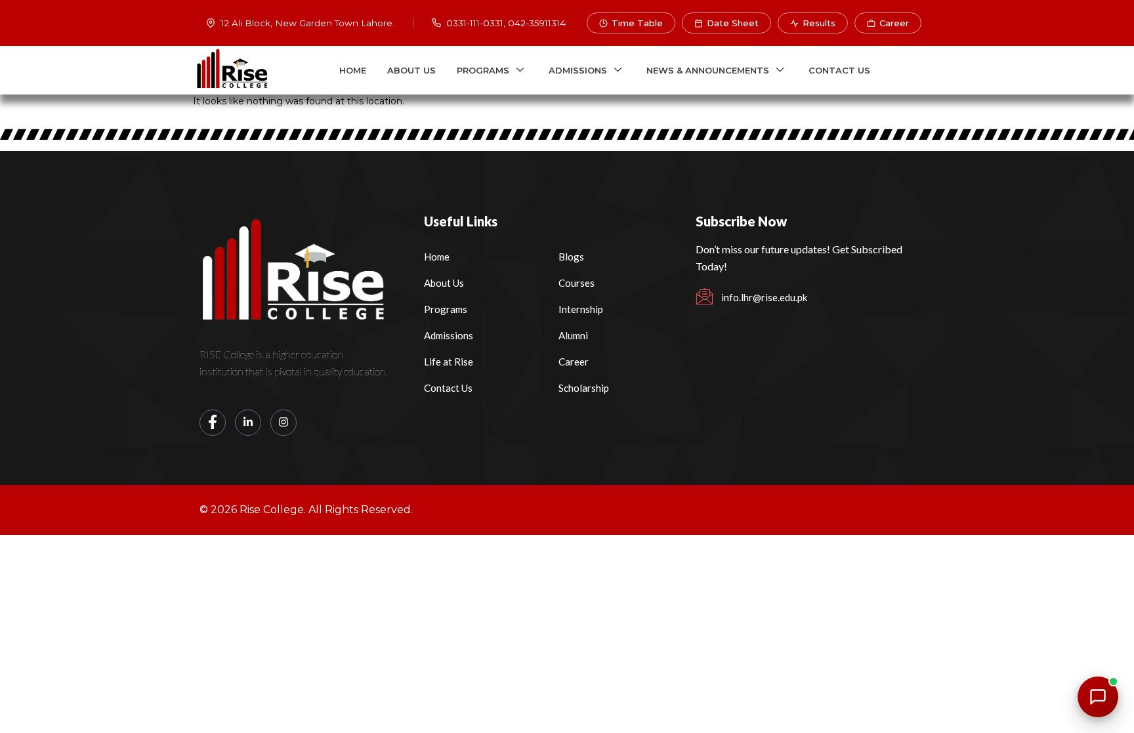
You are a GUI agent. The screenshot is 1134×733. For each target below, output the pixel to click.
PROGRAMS (483, 70)
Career (894, 23)
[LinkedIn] (248, 422)
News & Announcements (707, 70)
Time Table (637, 23)
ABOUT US (411, 70)
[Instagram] (283, 422)
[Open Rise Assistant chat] (1098, 697)
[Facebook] (213, 422)
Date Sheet (733, 23)
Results (819, 23)
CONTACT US (839, 70)
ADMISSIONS (578, 70)
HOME (352, 70)
